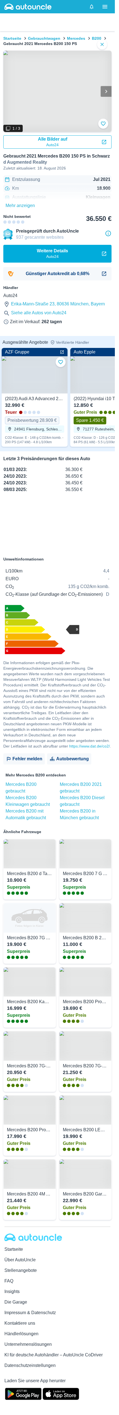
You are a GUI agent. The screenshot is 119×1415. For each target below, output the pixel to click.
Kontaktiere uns (19, 1323)
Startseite (12, 38)
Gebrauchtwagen (44, 38)
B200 (96, 38)
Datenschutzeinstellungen (30, 1365)
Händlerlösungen (21, 1333)
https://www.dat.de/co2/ (89, 746)
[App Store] (61, 1393)
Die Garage (15, 1302)
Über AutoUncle (20, 1259)
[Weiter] (106, 91)
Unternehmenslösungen (28, 1344)
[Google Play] (23, 1393)
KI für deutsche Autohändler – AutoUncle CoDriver (53, 1354)
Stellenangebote (20, 1270)
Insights (12, 1291)
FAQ (8, 1281)
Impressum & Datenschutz (30, 1312)
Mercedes (76, 38)
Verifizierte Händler (72, 342)
